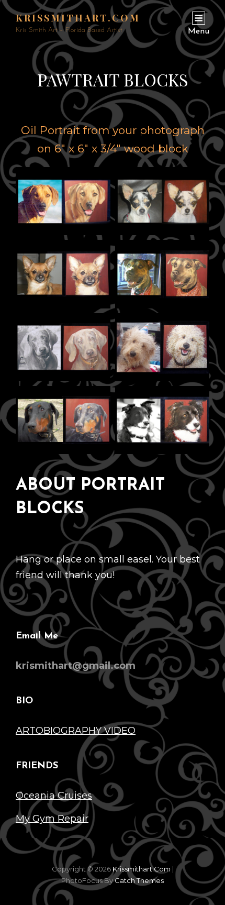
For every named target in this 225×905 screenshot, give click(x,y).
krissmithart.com (78, 18)
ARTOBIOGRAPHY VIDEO (76, 730)
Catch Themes (139, 880)
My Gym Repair (52, 818)
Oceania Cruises (54, 795)
